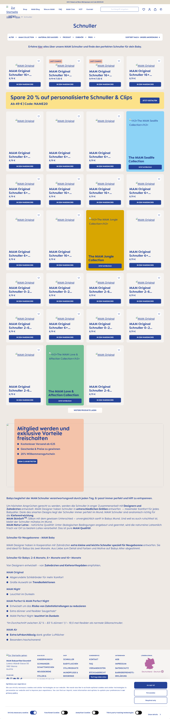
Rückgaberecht (97, 672)
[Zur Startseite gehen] (10, 9)
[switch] (64, 712)
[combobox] (120, 9)
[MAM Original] (25, 66)
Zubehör (79, 37)
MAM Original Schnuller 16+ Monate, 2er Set (21, 73)
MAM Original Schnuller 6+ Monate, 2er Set (21, 155)
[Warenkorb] (155, 9)
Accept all (151, 685)
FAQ (91, 664)
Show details (153, 714)
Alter (11, 37)
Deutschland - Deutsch (151, 672)
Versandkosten (97, 668)
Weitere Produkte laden (85, 410)
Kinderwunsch (45, 659)
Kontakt (93, 659)
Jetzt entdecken (105, 266)
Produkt (67, 37)
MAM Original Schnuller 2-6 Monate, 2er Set (101, 289)
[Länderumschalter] (161, 9)
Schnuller (68, 659)
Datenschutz (122, 668)
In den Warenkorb (24, 84)
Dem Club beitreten (27, 461)
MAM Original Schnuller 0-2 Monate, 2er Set (21, 289)
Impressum (120, 664)
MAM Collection (26, 37)
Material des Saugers (48, 37)
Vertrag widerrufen (98, 677)
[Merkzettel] (143, 9)
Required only (150, 700)
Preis (90, 37)
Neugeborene (44, 671)
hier (40, 46)
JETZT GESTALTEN (149, 101)
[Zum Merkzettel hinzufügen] (39, 61)
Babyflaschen (70, 664)
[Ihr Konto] (149, 9)
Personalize (150, 693)
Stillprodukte (70, 668)
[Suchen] (136, 9)
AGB (117, 659)
